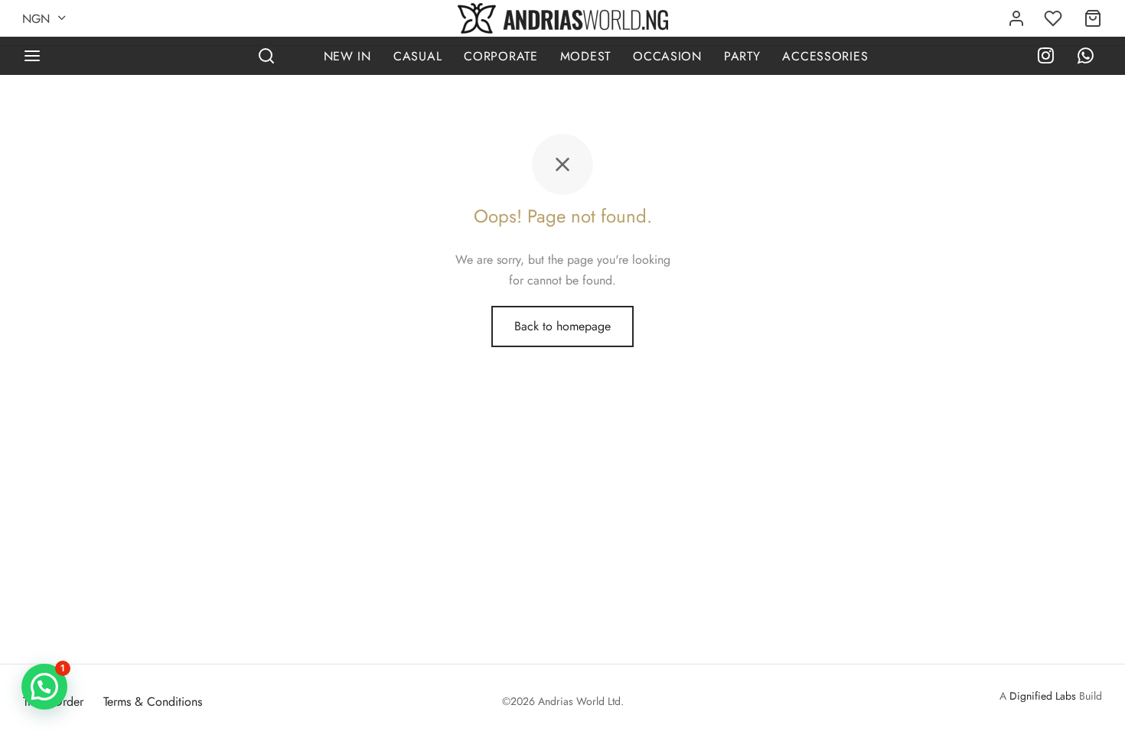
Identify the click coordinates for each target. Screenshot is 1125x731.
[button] (44, 687)
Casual (417, 56)
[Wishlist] (1054, 18)
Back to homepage (562, 326)
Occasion (667, 56)
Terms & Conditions (152, 701)
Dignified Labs (1042, 695)
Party (742, 56)
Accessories (825, 56)
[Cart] (1093, 18)
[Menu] (32, 56)
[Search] (266, 56)
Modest (585, 56)
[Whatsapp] (1085, 58)
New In (347, 56)
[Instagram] (1045, 58)
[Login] (1016, 18)
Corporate (500, 56)
